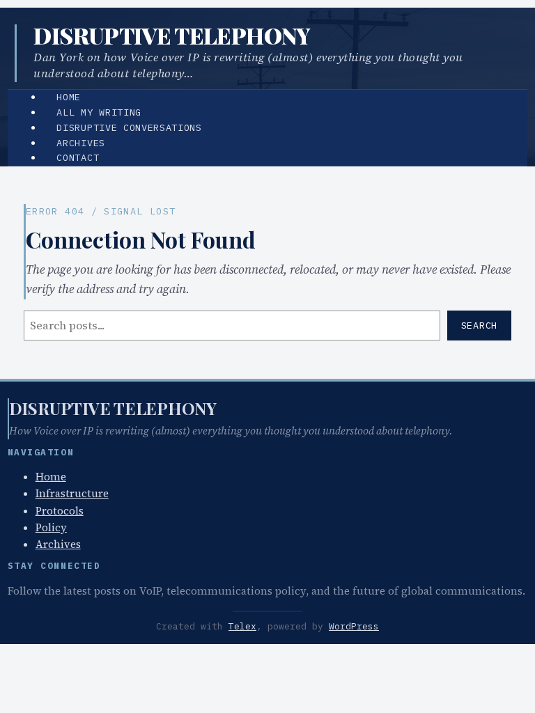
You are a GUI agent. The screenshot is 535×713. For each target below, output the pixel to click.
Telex (242, 626)
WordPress (354, 626)
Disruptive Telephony (171, 35)
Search (479, 325)
